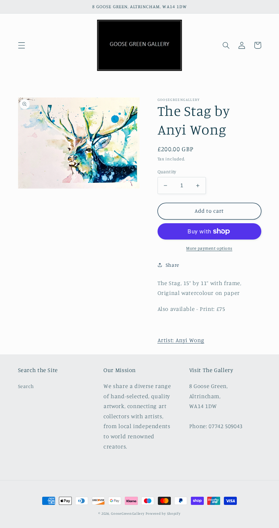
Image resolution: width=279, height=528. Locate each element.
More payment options (209, 248)
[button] (21, 45)
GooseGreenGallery (128, 513)
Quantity (167, 171)
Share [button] (172, 265)
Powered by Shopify (163, 513)
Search (26, 386)
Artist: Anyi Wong (181, 340)
